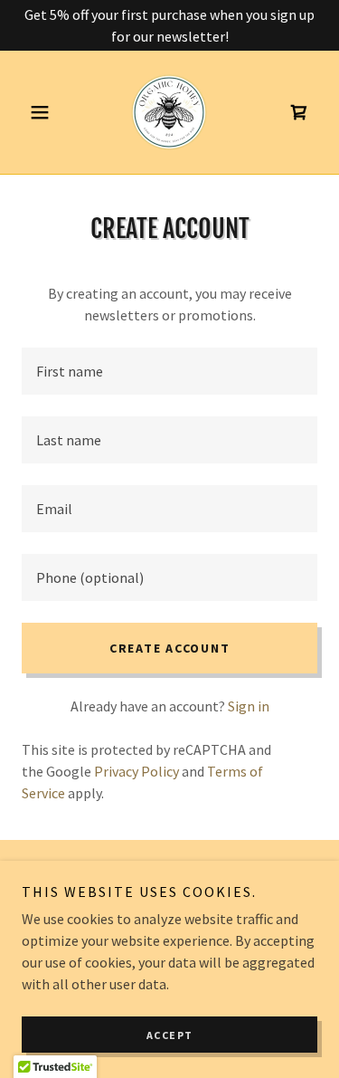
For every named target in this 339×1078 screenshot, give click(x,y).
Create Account (170, 648)
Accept (169, 1035)
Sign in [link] (248, 706)
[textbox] (169, 371)
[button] (44, 112)
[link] (169, 112)
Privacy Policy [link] (136, 771)
